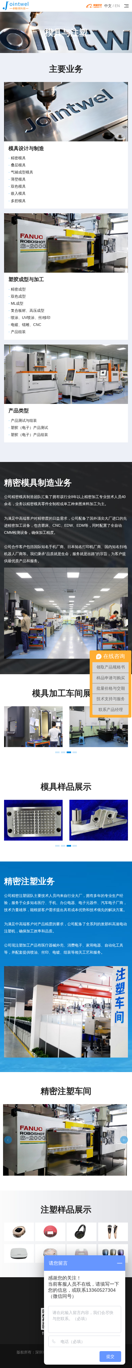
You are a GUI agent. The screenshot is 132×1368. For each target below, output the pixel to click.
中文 (108, 6)
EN (117, 6)
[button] (57, 752)
